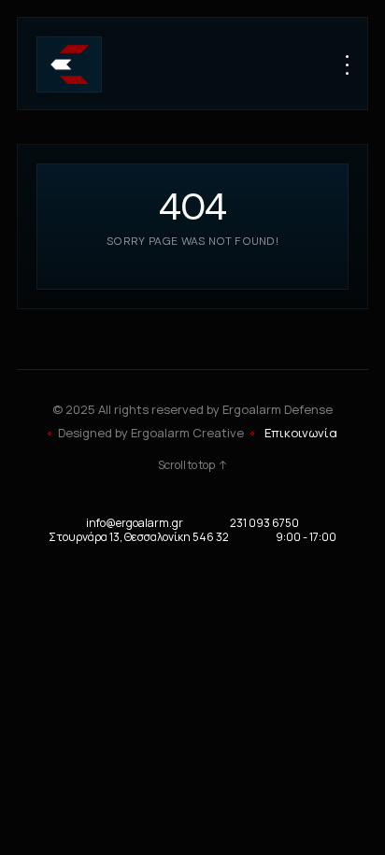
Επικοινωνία (300, 432)
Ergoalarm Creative (187, 432)
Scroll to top (186, 465)
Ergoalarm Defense (277, 409)
